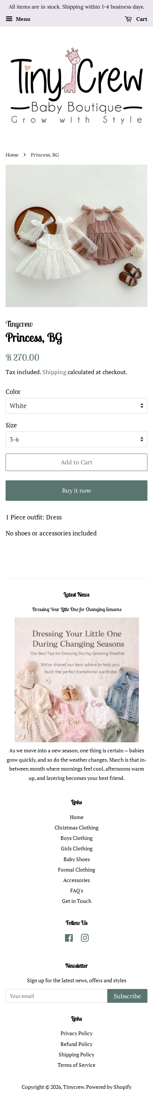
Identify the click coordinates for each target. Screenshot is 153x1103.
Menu (22, 18)
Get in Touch (76, 900)
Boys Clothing (76, 837)
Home (12, 155)
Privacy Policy (76, 1033)
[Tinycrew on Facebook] (69, 939)
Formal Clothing (76, 869)
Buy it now (76, 490)
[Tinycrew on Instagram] (85, 939)
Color (13, 391)
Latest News (76, 594)
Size (11, 425)
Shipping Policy (76, 1054)
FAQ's (76, 890)
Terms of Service (76, 1064)
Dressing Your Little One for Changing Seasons (76, 609)
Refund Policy (76, 1043)
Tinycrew (73, 1086)
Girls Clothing (76, 848)
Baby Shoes (77, 859)
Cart (141, 19)
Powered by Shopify (108, 1086)
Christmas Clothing (76, 827)
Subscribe (127, 996)
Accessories (76, 880)
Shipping (54, 372)
